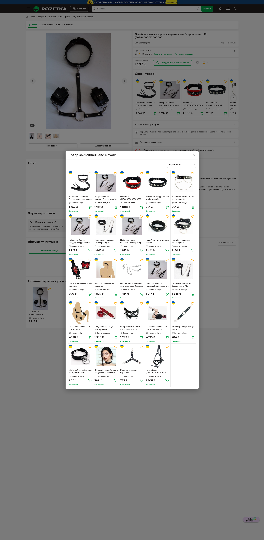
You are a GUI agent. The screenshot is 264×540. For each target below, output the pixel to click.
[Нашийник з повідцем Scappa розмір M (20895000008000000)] (183, 269)
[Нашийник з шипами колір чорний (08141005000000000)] (183, 226)
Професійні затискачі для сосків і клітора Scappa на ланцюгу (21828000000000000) (131, 285)
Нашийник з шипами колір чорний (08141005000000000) (182, 241)
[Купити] (90, 207)
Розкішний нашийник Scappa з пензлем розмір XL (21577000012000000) (80, 198)
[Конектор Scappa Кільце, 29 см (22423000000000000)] (183, 313)
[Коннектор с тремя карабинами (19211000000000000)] (132, 356)
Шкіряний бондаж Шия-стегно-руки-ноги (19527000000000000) (157, 328)
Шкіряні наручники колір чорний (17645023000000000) (80, 285)
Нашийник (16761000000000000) (130, 198)
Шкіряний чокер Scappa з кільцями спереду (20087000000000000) (80, 371)
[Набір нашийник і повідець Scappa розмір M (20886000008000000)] (157, 269)
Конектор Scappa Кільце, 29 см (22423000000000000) (183, 328)
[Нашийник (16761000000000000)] (132, 183)
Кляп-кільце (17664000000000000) (156, 371)
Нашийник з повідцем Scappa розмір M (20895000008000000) (183, 285)
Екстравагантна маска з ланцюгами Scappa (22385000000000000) (131, 328)
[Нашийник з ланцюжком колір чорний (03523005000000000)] (183, 183)
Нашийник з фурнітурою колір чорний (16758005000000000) (157, 198)
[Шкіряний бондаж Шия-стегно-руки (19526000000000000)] (80, 313)
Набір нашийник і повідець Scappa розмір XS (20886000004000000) (105, 198)
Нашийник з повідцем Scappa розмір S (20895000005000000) (105, 241)
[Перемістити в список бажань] (90, 173)
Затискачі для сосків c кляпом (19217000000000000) (105, 285)
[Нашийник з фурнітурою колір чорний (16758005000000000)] (157, 183)
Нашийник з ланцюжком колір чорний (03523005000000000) (183, 198)
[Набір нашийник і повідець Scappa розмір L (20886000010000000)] (80, 226)
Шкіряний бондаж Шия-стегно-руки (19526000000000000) (80, 328)
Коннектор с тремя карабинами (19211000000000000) (130, 371)
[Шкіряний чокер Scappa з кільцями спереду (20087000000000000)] (80, 356)
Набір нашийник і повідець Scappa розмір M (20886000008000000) (157, 285)
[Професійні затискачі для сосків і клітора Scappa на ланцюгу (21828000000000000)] (132, 269)
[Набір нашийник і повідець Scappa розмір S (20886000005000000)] (132, 226)
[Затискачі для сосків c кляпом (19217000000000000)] (106, 269)
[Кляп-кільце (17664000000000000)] (157, 356)
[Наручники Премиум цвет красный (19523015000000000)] (106, 313)
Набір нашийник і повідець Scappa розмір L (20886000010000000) (80, 241)
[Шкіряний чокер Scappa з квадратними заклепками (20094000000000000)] (106, 356)
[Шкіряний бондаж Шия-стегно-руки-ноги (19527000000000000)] (157, 313)
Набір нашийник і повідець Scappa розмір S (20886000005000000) (131, 241)
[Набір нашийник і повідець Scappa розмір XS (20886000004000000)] (106, 183)
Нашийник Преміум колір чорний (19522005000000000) (157, 241)
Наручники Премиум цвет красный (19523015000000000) (105, 328)
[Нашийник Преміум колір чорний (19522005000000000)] (157, 226)
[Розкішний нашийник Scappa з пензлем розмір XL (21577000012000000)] (80, 183)
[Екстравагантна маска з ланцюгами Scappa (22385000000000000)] (132, 313)
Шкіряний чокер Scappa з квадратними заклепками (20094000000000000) (106, 371)
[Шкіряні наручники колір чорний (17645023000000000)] (80, 269)
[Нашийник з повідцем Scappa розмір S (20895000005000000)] (106, 226)
